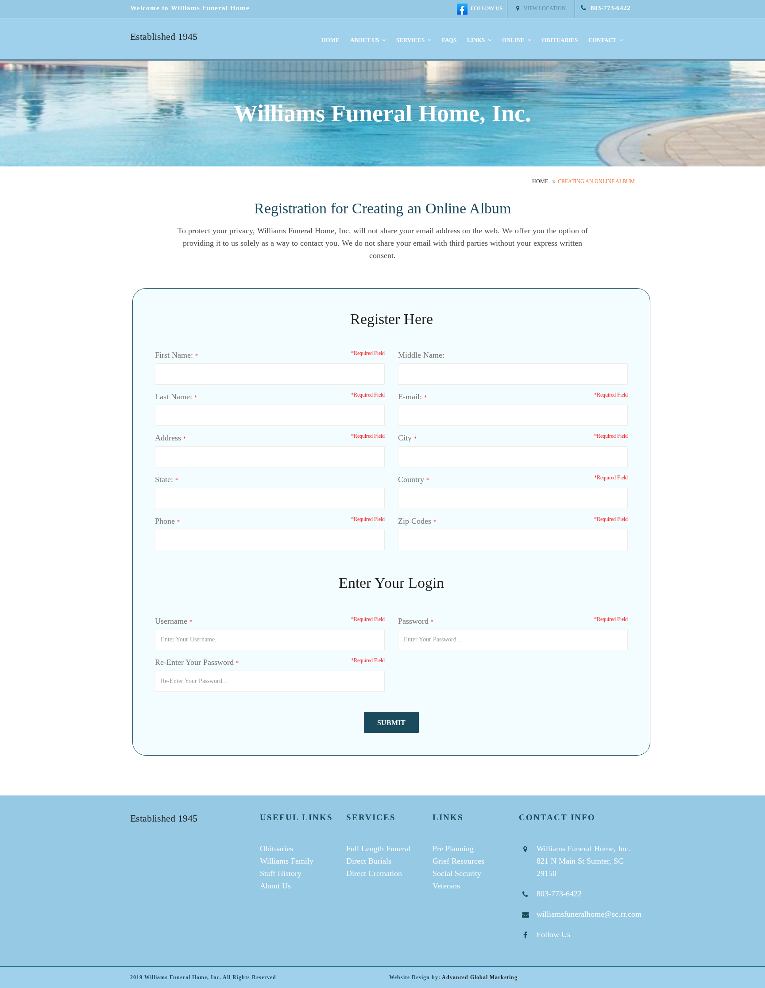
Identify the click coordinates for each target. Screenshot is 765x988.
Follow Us (553, 934)
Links (476, 40)
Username (171, 621)
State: (164, 479)
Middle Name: (421, 355)
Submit (391, 722)
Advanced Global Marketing (480, 977)
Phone (165, 521)
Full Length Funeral (378, 848)
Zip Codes (414, 521)
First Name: (174, 355)
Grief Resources (458, 861)
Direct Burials (368, 861)
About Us (275, 885)
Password (413, 621)
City (405, 437)
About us (365, 40)
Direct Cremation (374, 873)
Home (330, 40)
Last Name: (173, 396)
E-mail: (410, 396)
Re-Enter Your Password (194, 662)
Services (411, 40)
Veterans (446, 885)
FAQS (449, 40)
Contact (603, 40)
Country (411, 479)
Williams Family (286, 861)
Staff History (280, 873)
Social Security (457, 873)
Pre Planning (453, 848)
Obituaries (560, 40)
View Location (545, 8)
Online (514, 40)
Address (168, 437)
